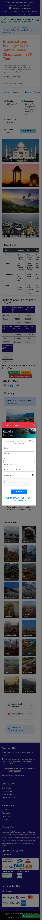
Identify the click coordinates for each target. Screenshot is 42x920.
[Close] (34, 425)
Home (5, 435)
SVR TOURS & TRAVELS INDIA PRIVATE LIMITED (19, 499)
